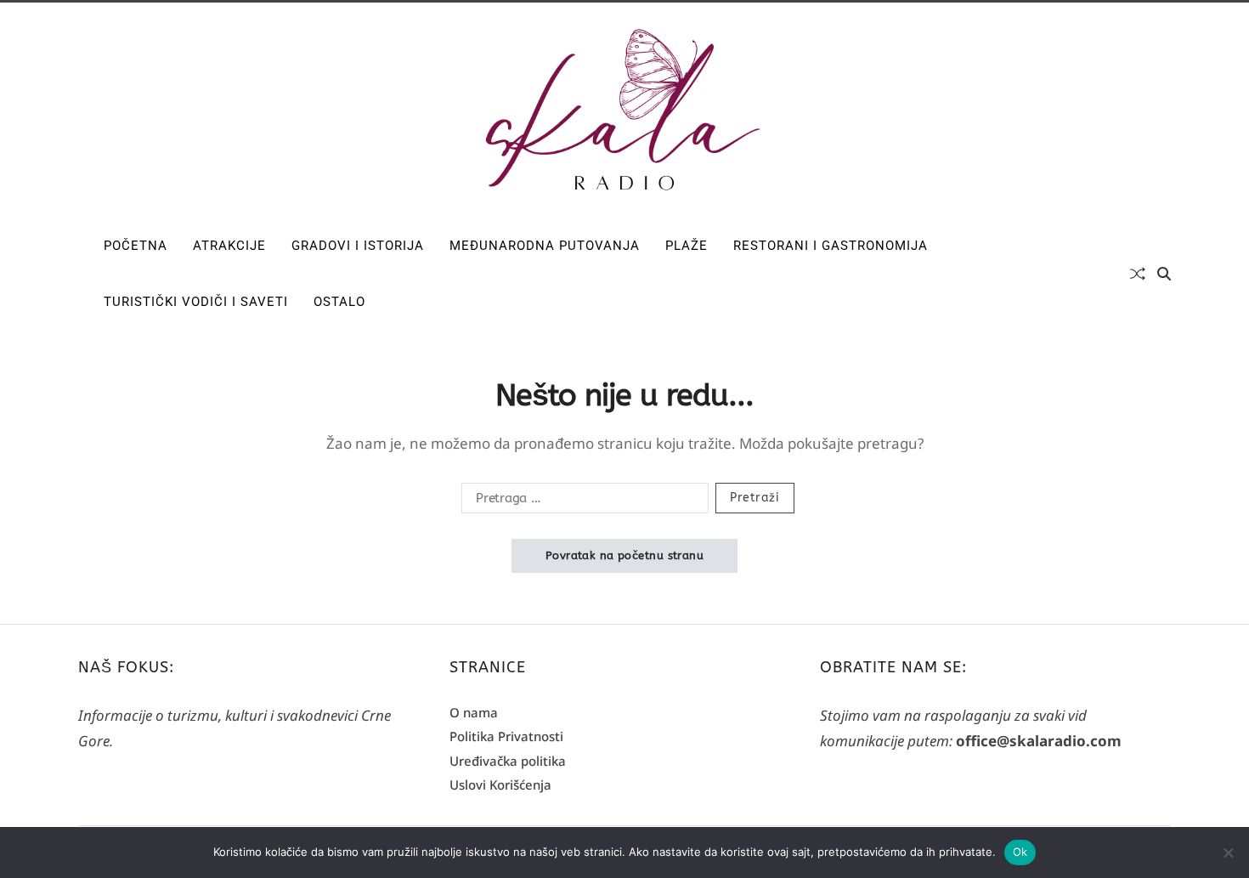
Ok (1020, 851)
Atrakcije (229, 245)
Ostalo (339, 301)
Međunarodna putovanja (544, 245)
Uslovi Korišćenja (500, 784)
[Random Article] (1137, 273)
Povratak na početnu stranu (624, 555)
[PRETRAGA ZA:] (582, 501)
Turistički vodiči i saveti (196, 301)
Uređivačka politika (507, 760)
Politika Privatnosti (506, 736)
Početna (135, 245)
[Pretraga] (1164, 273)
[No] (1227, 852)
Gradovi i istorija (357, 245)
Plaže (686, 245)
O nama (473, 712)
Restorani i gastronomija (830, 245)
